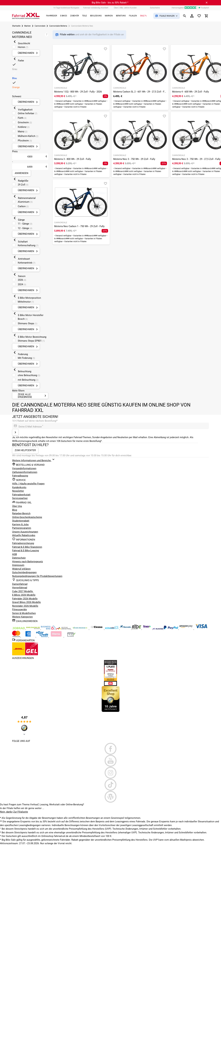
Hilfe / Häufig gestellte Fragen (28, 483)
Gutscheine (155, 8)
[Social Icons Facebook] (110, 749)
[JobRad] (19, 628)
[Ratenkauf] (42, 636)
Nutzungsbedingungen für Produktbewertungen (37, 576)
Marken (27, 26)
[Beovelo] (137, 628)
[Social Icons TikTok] (110, 785)
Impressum (18, 565)
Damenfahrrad (19, 584)
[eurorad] (158, 628)
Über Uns (17, 506)
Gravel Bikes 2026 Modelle (26, 602)
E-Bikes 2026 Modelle (23, 594)
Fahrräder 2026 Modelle (25, 598)
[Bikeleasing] (33, 628)
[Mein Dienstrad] (80, 628)
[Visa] (201, 628)
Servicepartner (20, 498)
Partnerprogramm (21, 528)
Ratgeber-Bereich (21, 513)
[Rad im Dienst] (126, 628)
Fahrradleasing (20, 475)
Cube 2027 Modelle (22, 591)
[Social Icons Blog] (110, 797)
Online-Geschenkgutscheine (27, 517)
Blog (14, 509)
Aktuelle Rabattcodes (23, 535)
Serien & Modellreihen (24, 613)
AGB (14, 554)
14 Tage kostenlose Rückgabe (66, 8)
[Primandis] (112, 628)
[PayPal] (171, 628)
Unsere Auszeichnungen (25, 531)
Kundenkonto (19, 487)
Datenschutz (19, 557)
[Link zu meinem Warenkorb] (206, 16)
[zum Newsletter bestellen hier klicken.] (15, 432)
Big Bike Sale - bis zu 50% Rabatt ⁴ (110, 2)
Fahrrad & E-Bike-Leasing (25, 550)
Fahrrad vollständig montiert (95, 8)
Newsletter (18, 490)
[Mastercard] (16, 636)
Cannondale (40, 26)
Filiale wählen (67, 34)
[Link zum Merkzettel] (199, 15)
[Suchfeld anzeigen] (184, 15)
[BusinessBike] (48, 628)
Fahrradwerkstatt (21, 494)
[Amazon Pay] (186, 628)
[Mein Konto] (191, 15)
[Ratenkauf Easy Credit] (56, 636)
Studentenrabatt (20, 520)
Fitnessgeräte (19, 609)
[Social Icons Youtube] (110, 761)
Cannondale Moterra (58, 26)
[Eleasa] (97, 628)
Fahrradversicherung (23, 543)
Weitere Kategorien (22, 616)
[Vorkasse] (71, 636)
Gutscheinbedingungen (24, 572)
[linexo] (147, 628)
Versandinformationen (24, 468)
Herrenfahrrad (19, 587)
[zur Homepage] (26, 16)
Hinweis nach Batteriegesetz (27, 561)
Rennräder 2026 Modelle (25, 605)
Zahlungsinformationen (24, 472)
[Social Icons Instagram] (110, 773)
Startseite (16, 26)
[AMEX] (28, 636)
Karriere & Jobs (20, 524)
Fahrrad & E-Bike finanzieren (27, 547)
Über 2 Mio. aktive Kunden (125, 8)
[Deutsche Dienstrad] (63, 628)
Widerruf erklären (21, 568)
